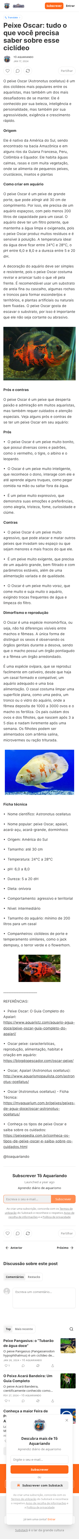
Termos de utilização (23, 1499)
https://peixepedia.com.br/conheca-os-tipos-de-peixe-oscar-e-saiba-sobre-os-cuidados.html (38, 1141)
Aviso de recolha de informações (46, 1503)
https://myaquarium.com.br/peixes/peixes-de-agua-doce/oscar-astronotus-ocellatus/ (39, 1108)
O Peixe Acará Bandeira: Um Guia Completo (27, 1378)
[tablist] (23, 1277)
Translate (13, 17)
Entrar (70, 6)
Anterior (16, 1248)
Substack (21, 1530)
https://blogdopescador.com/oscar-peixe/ (38, 1061)
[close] (66, 1420)
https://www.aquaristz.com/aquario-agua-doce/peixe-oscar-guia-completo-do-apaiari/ (39, 1028)
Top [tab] (8, 1329)
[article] (39, 1353)
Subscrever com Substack (42, 1485)
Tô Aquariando (23, 57)
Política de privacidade (41, 1507)
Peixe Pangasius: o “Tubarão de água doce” (28, 1343)
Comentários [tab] (15, 1277)
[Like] (7, 71)
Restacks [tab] (34, 1277)
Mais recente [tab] (24, 1329)
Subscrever (54, 6)
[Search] (71, 1329)
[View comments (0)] (17, 71)
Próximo (62, 1248)
